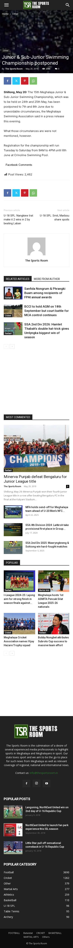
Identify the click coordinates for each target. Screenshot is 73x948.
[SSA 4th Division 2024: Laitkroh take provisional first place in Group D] (13, 529)
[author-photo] (36, 255)
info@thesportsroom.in (44, 773)
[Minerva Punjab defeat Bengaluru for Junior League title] (36, 448)
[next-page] (12, 346)
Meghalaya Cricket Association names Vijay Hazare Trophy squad (19, 641)
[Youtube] (46, 783)
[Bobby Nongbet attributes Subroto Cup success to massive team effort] (53, 623)
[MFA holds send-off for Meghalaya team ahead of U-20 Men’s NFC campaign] (13, 511)
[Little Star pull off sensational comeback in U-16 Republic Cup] (13, 847)
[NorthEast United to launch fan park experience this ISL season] (13, 829)
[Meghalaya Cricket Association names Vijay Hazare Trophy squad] (19, 623)
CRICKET (40, 933)
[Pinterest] (24, 81)
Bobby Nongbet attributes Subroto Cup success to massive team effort (53, 641)
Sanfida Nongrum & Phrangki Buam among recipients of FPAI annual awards (44, 293)
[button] (6, 5)
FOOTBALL (14, 933)
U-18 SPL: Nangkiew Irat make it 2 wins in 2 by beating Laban (18, 219)
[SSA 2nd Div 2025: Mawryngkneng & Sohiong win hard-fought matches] (13, 547)
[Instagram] (36, 783)
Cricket (8, 315)
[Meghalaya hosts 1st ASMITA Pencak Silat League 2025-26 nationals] (53, 581)
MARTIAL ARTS (31, 937)
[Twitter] (16, 81)
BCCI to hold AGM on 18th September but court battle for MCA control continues (46, 311)
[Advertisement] (36, 54)
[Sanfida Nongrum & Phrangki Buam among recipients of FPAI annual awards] (13, 293)
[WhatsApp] (33, 81)
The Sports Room (36, 260)
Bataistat (28, 933)
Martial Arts (44, 590)
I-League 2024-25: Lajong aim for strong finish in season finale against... (19, 599)
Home (5, 13)
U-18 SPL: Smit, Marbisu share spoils (54, 217)
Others (45, 937)
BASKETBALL (55, 933)
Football (8, 297)
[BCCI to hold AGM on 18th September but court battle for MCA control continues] (13, 310)
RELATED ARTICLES (17, 278)
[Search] (68, 5)
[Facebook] (7, 81)
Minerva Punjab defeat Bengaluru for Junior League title (35, 479)
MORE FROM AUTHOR (47, 278)
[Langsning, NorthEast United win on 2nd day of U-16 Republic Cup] (13, 811)
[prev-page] (6, 346)
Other (15, 13)
